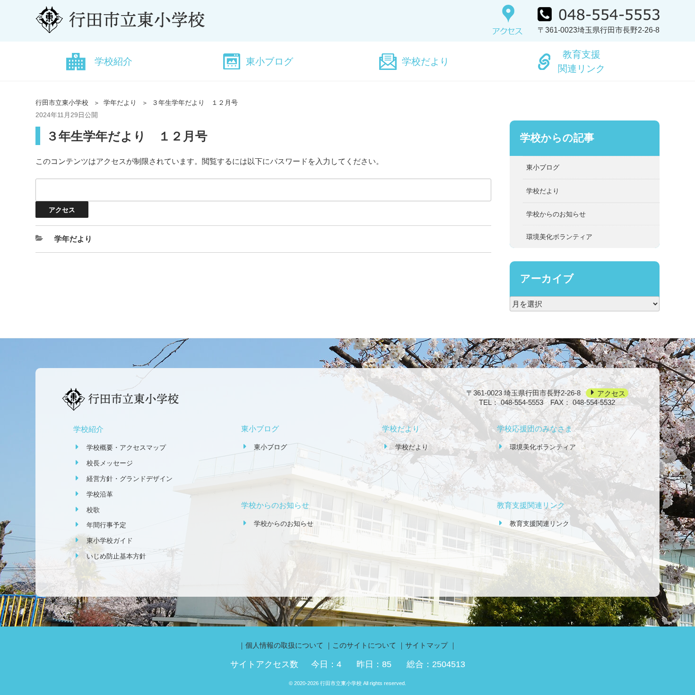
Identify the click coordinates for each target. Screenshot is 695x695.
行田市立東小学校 (61, 102)
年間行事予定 (106, 525)
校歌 (93, 510)
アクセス (611, 393)
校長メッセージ (110, 463)
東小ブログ (269, 61)
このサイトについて (364, 645)
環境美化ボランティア (559, 236)
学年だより (120, 102)
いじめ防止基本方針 (116, 556)
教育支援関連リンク (581, 61)
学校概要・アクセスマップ (126, 447)
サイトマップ (426, 645)
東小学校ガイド (110, 540)
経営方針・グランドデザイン (130, 478)
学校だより (425, 61)
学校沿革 (100, 494)
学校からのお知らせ (556, 214)
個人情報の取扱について (284, 645)
